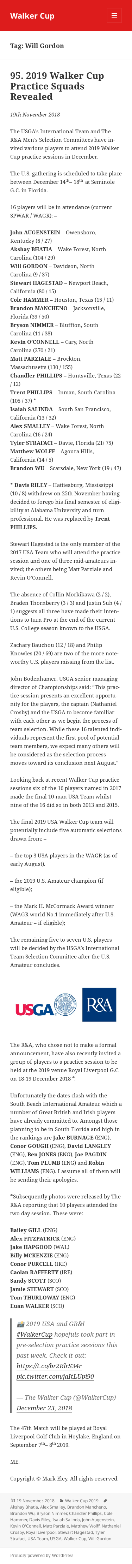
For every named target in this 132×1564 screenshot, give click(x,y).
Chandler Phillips (85, 1513)
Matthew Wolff (85, 1526)
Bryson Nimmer (52, 1513)
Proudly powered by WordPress (41, 1555)
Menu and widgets (114, 22)
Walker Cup (32, 15)
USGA (56, 1539)
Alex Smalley (52, 1507)
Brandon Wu (22, 1513)
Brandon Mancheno (86, 1507)
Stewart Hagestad (75, 1532)
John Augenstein (98, 1520)
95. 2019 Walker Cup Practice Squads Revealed (57, 86)
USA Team (37, 1539)
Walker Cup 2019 (82, 1501)
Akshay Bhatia (24, 1507)
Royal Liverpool (41, 1532)
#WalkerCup (34, 1334)
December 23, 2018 (44, 1408)
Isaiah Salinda (66, 1520)
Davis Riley (39, 1520)
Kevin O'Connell (25, 1526)
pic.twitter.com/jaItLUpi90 (55, 1376)
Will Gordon (99, 1539)
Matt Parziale (56, 1526)
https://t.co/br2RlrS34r (49, 1366)
